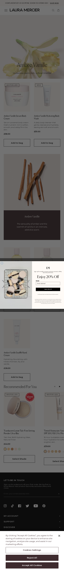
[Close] (59, 536)
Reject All (32, 558)
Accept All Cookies (32, 565)
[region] (32, 550)
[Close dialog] (2, 263)
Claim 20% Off (48, 289)
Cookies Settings (32, 550)
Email (37, 280)
